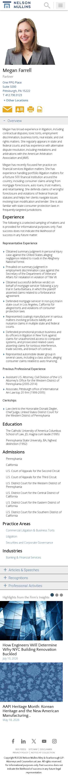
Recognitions (18, 578)
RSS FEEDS (21, 749)
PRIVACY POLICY (20, 752)
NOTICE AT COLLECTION (43, 752)
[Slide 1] (52, 594)
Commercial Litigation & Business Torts (30, 530)
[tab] (34, 121)
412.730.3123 (13, 95)
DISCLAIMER (46, 749)
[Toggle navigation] (60, 5)
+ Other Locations (16, 100)
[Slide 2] (56, 594)
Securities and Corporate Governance (29, 542)
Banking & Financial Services (23, 557)
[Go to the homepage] (17, 4)
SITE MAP (33, 749)
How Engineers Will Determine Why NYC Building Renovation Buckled (30, 649)
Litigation (11, 536)
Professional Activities (25, 586)
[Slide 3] (61, 594)
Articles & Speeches (23, 570)
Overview (15, 121)
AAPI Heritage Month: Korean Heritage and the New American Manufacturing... (31, 711)
